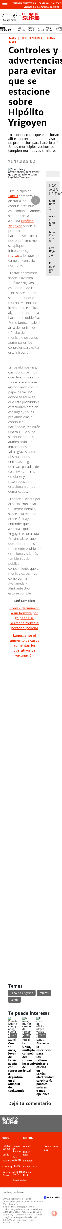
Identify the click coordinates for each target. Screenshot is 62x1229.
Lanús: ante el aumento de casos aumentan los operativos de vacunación (24, 645)
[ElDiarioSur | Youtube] (55, 1127)
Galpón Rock (27, 1174)
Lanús (13, 196)
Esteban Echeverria (24, 3)
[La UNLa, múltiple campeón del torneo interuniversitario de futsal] (26, 1039)
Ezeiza (16, 1165)
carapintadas (30, 1166)
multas (14, 255)
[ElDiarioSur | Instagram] (48, 1127)
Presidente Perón (19, 1173)
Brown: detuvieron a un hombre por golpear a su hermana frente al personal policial (24, 618)
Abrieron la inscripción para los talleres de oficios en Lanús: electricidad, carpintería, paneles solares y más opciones (45, 1069)
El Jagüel (41, 28)
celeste (27, 1146)
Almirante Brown (8, 1174)
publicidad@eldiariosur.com (17, 1209)
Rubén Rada (26, 1153)
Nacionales (8, 1160)
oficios (42, 1035)
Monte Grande (31, 28)
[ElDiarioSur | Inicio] (59, 1138)
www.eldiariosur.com (13, 1199)
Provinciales (19, 1180)
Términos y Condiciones (13, 1192)
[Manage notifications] (54, 1213)
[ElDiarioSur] (10, 1123)
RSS (46, 1150)
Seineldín (28, 1160)
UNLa (27, 1035)
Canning (44, 3)
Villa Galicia (49, 28)
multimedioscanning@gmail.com (18, 1206)
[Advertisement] (31, 691)
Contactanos (51, 1146)
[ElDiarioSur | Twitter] (55, 1121)
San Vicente (21, 28)
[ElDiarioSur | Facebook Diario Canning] (48, 1121)
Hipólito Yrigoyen (22, 993)
